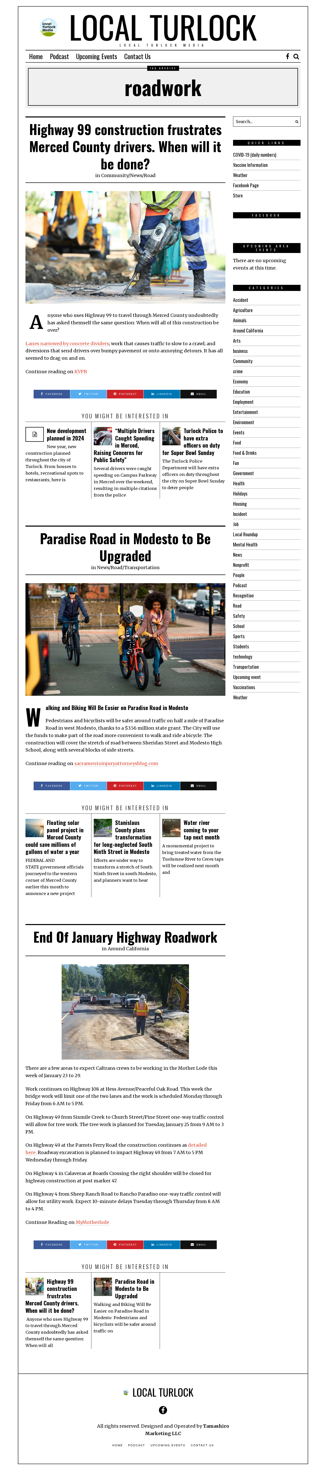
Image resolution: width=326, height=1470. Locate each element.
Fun (236, 463)
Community (114, 175)
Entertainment (245, 412)
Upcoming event (247, 677)
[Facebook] (287, 56)
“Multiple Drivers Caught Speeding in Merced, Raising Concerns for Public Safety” (124, 445)
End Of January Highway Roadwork (125, 936)
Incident (240, 514)
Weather (240, 175)
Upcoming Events (96, 56)
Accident (240, 300)
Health (238, 483)
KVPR (80, 372)
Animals (239, 320)
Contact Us (137, 56)
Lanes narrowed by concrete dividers (67, 343)
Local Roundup (245, 534)
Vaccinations (244, 687)
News (136, 175)
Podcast (59, 56)
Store (238, 195)
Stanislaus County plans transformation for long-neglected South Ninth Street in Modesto (123, 837)
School (238, 626)
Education (241, 391)
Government (243, 473)
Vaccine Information (250, 165)
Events (238, 432)
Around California (128, 949)
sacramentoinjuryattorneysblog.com (116, 763)
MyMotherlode (92, 1222)
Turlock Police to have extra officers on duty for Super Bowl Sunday (192, 441)
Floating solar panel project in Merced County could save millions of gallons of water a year (54, 837)
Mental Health (245, 544)
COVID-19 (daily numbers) (254, 154)
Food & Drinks (244, 452)
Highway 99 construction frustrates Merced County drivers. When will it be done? (125, 146)
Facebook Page (246, 185)
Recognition (243, 595)
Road (150, 175)
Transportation (142, 567)
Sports (238, 636)
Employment (243, 401)
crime (238, 371)
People (238, 575)
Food (237, 442)
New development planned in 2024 (66, 434)
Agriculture (243, 310)
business (240, 351)
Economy (240, 381)
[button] (295, 121)
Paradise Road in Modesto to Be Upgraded (125, 546)
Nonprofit (241, 565)
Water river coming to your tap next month (202, 829)
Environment (243, 422)
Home (36, 56)
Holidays (240, 493)
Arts (236, 340)
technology (242, 656)
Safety (239, 615)
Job (236, 524)
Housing (240, 503)
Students (241, 646)
